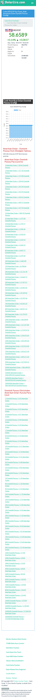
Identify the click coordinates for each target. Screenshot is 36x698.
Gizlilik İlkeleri (10, 673)
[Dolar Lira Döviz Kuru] (12, 2)
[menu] (32, 3)
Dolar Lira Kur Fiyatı (21, 681)
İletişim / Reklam (11, 678)
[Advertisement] (18, 79)
